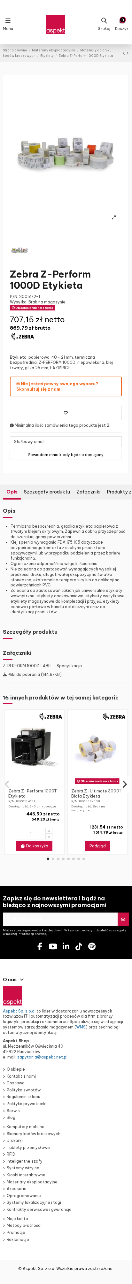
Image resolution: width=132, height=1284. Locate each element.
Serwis (13, 1110)
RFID (11, 1154)
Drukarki (15, 1140)
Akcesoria (17, 1188)
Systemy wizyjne (23, 1168)
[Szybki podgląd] (38, 784)
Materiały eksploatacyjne (32, 1182)
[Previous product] (124, 53)
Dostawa (16, 1083)
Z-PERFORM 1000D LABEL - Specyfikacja (42, 665)
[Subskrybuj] (123, 919)
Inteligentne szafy (25, 1161)
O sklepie (16, 1069)
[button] (48, 859)
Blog (11, 1117)
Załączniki (88, 492)
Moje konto (17, 1218)
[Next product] (127, 53)
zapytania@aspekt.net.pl (42, 1057)
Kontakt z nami (21, 1076)
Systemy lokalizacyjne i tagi (34, 1202)
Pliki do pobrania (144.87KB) (34, 674)
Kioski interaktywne (26, 1175)
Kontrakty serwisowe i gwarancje (39, 1209)
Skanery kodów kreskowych (33, 1133)
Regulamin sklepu (23, 1096)
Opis (12, 492)
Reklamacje (18, 1239)
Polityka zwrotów (24, 1090)
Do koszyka (37, 846)
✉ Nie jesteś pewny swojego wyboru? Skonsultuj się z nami (57, 386)
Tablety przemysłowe (28, 1147)
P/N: (14, 296)
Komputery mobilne (25, 1126)
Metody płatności (24, 1225)
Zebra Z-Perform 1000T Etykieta (32, 793)
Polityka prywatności (27, 1103)
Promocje (16, 1232)
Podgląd (97, 846)
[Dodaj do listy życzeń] (66, 413)
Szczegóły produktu (47, 492)
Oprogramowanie (24, 1195)
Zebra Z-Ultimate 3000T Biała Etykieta (96, 793)
